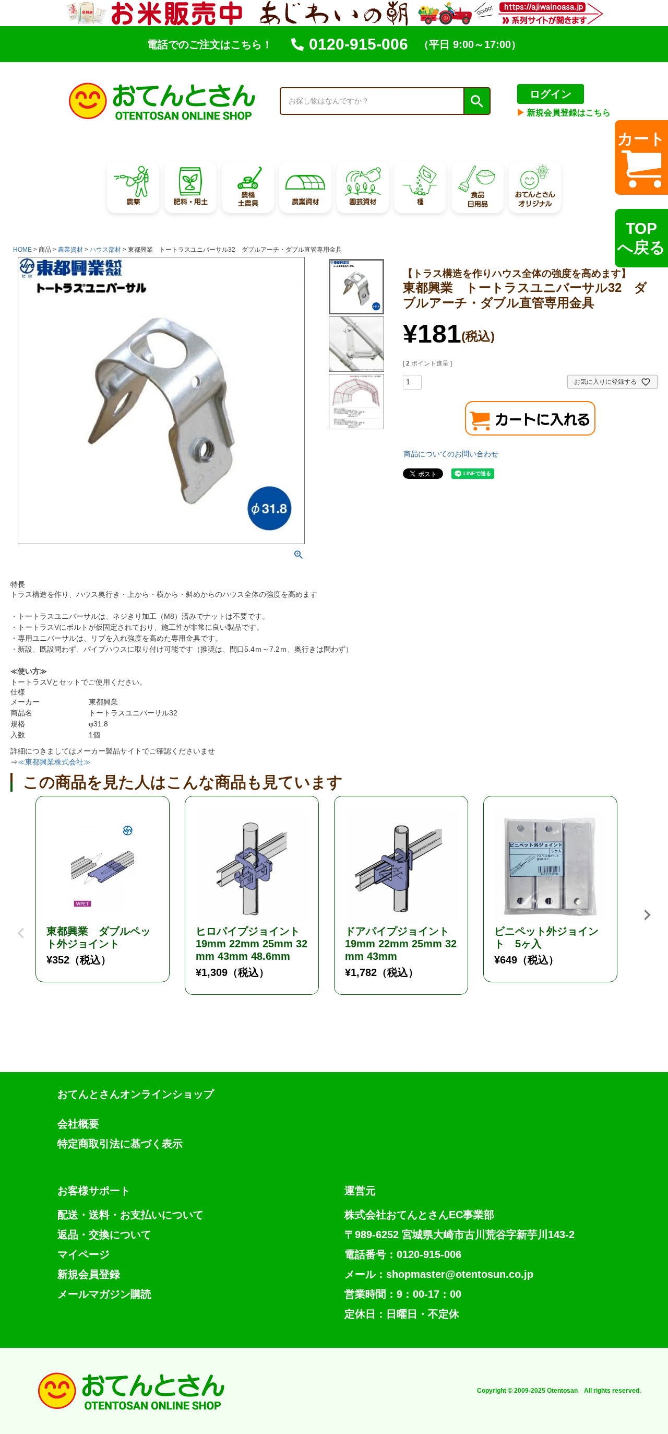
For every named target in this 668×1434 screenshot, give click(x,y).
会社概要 (78, 1124)
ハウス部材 (105, 249)
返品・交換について (104, 1234)
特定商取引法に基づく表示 (120, 1143)
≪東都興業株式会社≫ (54, 762)
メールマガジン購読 (104, 1294)
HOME (22, 249)
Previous (20, 925)
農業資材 (70, 249)
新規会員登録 (88, 1274)
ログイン (550, 94)
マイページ (83, 1254)
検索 (476, 101)
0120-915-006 (358, 44)
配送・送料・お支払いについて (130, 1214)
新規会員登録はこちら (564, 112)
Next (647, 914)
